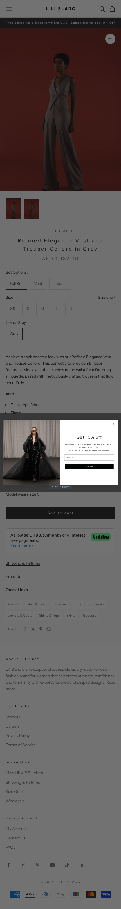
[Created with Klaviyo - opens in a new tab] (60, 487)
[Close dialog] (114, 424)
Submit (89, 466)
